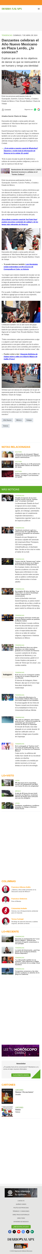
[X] (14, 1231)
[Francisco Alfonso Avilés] (6, 889)
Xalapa (29, 420)
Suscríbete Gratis (21, 1075)
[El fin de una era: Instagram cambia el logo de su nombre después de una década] (7, 681)
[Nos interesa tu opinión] (21, 1192)
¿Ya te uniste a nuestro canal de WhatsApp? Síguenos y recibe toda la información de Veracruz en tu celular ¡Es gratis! (21, 150)
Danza (5, 426)
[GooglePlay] (32, 1231)
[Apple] (27, 1231)
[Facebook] (9, 1231)
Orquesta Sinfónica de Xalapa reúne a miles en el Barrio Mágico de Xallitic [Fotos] (21, 356)
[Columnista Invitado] (6, 910)
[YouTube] (18, 1231)
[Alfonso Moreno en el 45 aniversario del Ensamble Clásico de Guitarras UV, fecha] (7, 464)
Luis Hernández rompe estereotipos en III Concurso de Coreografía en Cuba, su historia (21, 266)
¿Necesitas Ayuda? (21, 1227)
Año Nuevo (7, 420)
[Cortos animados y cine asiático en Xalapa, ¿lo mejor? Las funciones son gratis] (7, 474)
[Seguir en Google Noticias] (38, 109)
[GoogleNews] (23, 1231)
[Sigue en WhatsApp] (35, 109)
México (19, 420)
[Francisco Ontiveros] (6, 900)
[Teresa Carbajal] (6, 921)
